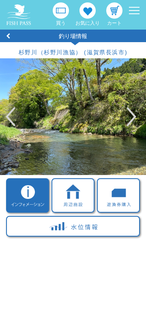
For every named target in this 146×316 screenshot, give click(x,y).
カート (114, 23)
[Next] (121, 116)
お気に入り (87, 23)
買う (61, 23)
